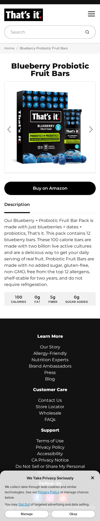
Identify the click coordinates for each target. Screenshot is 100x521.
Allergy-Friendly (50, 353)
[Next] (91, 129)
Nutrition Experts (50, 359)
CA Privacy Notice (50, 460)
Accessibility (50, 453)
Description (17, 204)
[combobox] (42, 32)
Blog (50, 378)
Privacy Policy (50, 447)
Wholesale (50, 413)
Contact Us (50, 400)
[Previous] (9, 129)
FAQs (50, 419)
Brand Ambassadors (50, 366)
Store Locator (50, 406)
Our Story (50, 346)
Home (9, 48)
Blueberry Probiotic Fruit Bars (44, 48)
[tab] (20, 206)
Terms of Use (50, 440)
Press (50, 372)
